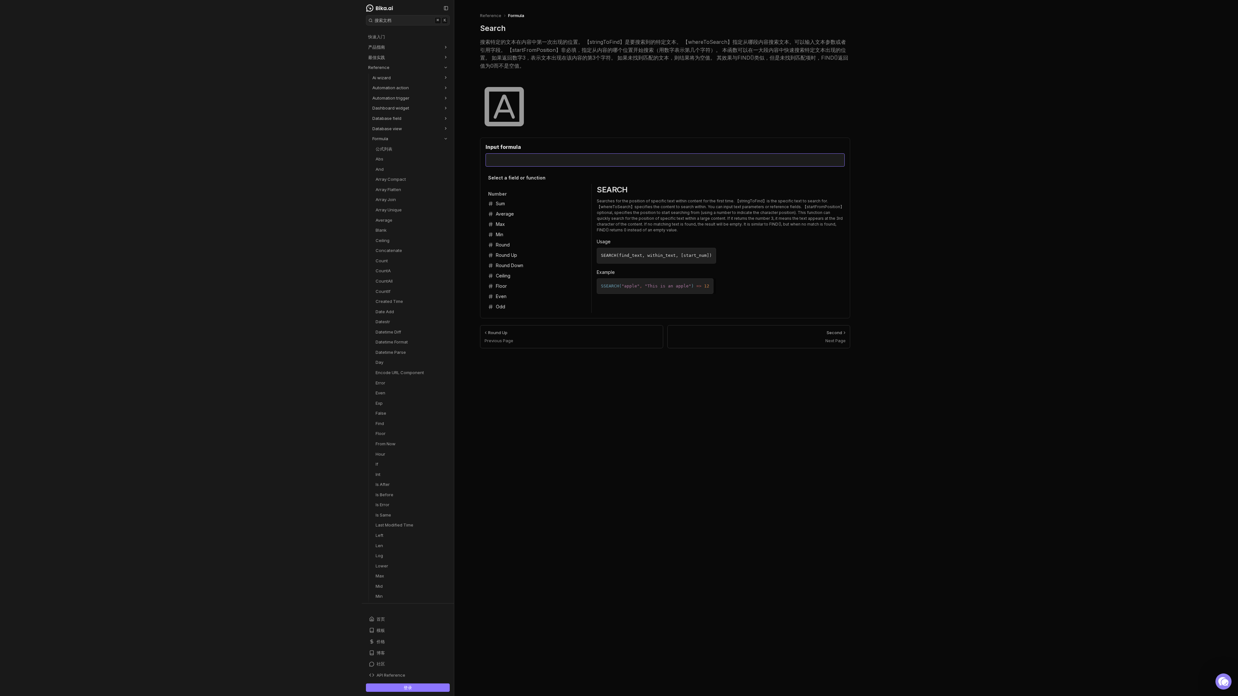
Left (379, 535)
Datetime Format (392, 341)
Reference (378, 67)
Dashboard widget (390, 108)
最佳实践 (376, 57)
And (380, 169)
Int (378, 474)
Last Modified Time (394, 524)
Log (379, 555)
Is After (383, 484)
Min (379, 596)
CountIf (383, 291)
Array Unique (389, 209)
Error (380, 382)
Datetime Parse (391, 352)
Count (382, 260)
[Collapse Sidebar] (446, 8)
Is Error (382, 504)
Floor (381, 433)
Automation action (390, 87)
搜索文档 (410, 20)
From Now (386, 443)
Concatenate (389, 250)
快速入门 (376, 36)
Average (384, 220)
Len (379, 545)
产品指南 (376, 47)
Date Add (385, 311)
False (381, 413)
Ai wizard (381, 77)
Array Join (386, 199)
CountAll (384, 281)
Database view (387, 128)
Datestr (383, 321)
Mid (379, 586)
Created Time (389, 301)
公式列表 (384, 148)
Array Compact (391, 179)
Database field (386, 118)
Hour (380, 454)
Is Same (383, 514)
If (377, 464)
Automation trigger (390, 98)
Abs (379, 158)
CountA (383, 270)
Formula (380, 138)
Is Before (384, 494)
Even (380, 392)
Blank (381, 230)
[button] (1223, 681)
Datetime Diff (388, 331)
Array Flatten (388, 189)
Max (380, 575)
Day (379, 362)
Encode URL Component (400, 372)
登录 (408, 687)
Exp (379, 403)
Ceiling (382, 240)
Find (380, 423)
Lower (382, 565)
